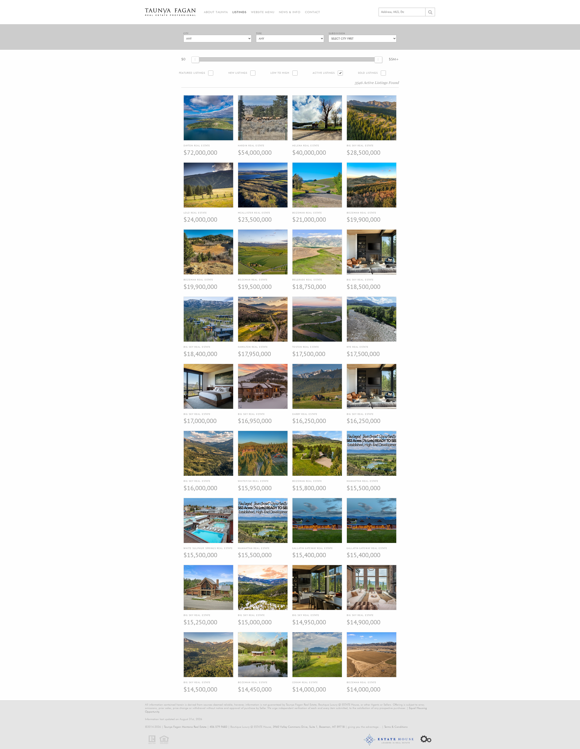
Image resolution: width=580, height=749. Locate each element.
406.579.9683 (218, 726)
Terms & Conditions (396, 726)
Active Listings (324, 72)
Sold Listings (368, 72)
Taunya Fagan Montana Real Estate (185, 726)
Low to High (280, 72)
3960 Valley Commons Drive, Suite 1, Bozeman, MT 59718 (309, 726)
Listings (239, 12)
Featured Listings (192, 72)
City (186, 33)
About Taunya (216, 12)
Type (259, 33)
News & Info (289, 12)
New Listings (237, 72)
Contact (312, 12)
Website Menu (262, 12)
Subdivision (337, 33)
